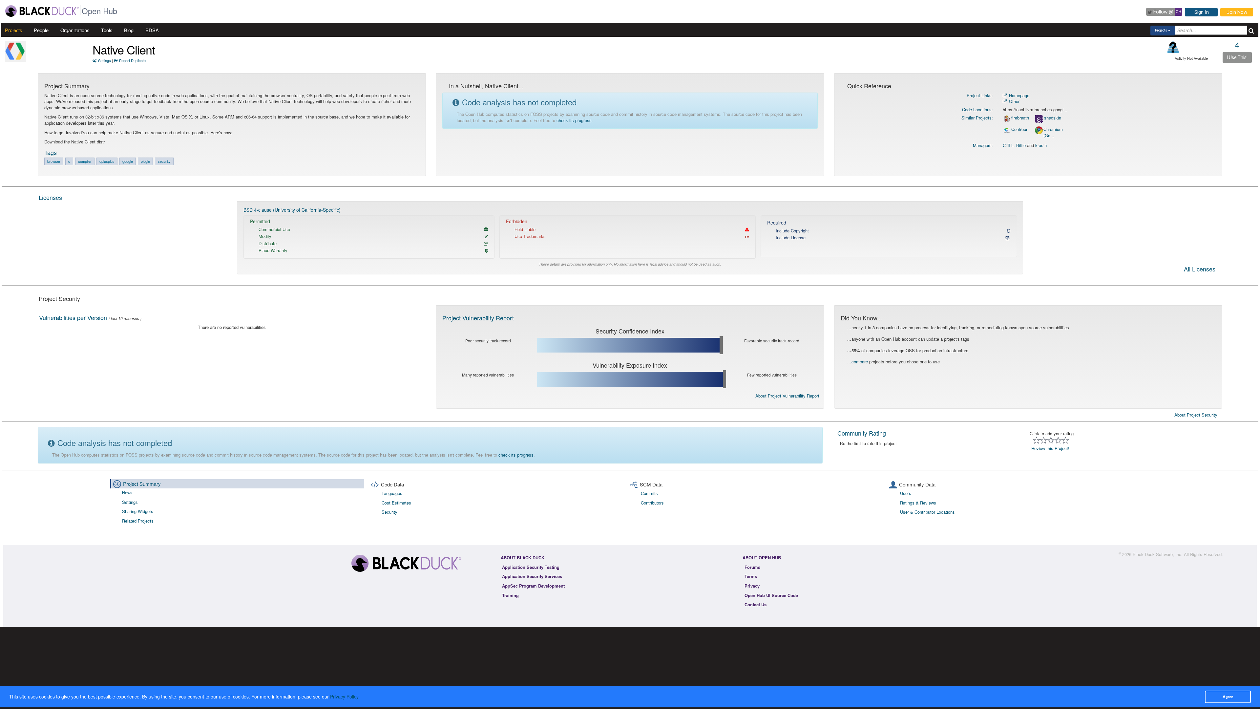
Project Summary (142, 483)
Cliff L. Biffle (1014, 145)
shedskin (1052, 118)
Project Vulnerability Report (478, 317)
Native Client (124, 49)
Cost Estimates (396, 503)
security (164, 161)
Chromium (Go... (1053, 132)
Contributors (652, 503)
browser (53, 161)
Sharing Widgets (137, 511)
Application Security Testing (530, 567)
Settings (104, 60)
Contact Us (755, 604)
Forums (752, 567)
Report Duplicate (132, 60)
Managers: (983, 145)
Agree (1228, 696)
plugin (145, 161)
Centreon (1019, 129)
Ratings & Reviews (918, 503)
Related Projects (138, 521)
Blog (129, 30)
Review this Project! (1050, 448)
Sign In (1201, 12)
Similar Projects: (977, 118)
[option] (630, 237)
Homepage (1018, 95)
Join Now (1237, 12)
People (41, 30)
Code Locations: (977, 109)
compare (859, 361)
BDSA (152, 30)
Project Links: (980, 95)
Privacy (752, 586)
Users (905, 493)
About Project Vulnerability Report (787, 396)
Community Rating (861, 433)
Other (1013, 101)
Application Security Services (532, 576)
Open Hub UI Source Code (771, 595)
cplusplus (107, 161)
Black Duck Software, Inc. (1158, 554)
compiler (85, 161)
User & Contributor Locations (927, 512)
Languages (392, 493)
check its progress (574, 120)
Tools (106, 30)
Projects (13, 30)
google (127, 161)
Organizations (74, 30)
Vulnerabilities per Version (73, 317)
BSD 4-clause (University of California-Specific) (292, 209)
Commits (649, 493)
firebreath (1020, 118)
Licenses (50, 197)
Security (389, 512)
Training (510, 595)
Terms (751, 576)
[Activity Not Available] (1173, 47)
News (127, 492)
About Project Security (1195, 415)
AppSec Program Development (533, 586)
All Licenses (1199, 269)
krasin (1041, 145)
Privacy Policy (344, 696)
